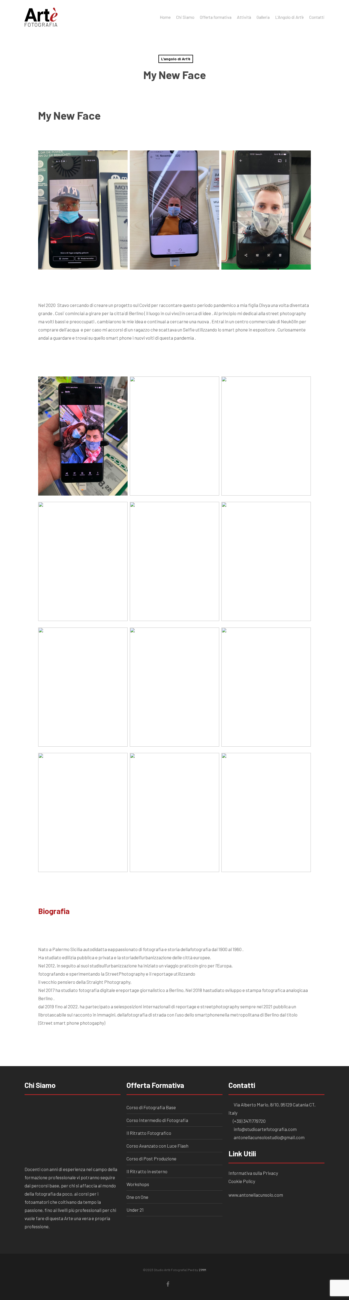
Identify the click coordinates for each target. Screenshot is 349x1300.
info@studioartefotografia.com (265, 1129)
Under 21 (135, 1209)
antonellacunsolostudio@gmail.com (269, 1137)
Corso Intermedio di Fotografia (157, 1120)
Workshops (138, 1184)
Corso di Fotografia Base (151, 1107)
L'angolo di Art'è (175, 58)
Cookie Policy (242, 1181)
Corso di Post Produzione (151, 1158)
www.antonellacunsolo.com (255, 1195)
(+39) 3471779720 (249, 1121)
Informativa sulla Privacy (253, 1173)
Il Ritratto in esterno (147, 1171)
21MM (202, 1270)
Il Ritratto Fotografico (149, 1133)
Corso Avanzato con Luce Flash (157, 1145)
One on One (137, 1197)
